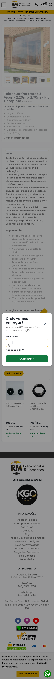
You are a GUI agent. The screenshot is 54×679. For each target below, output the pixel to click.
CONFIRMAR (27, 358)
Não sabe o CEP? (15, 349)
